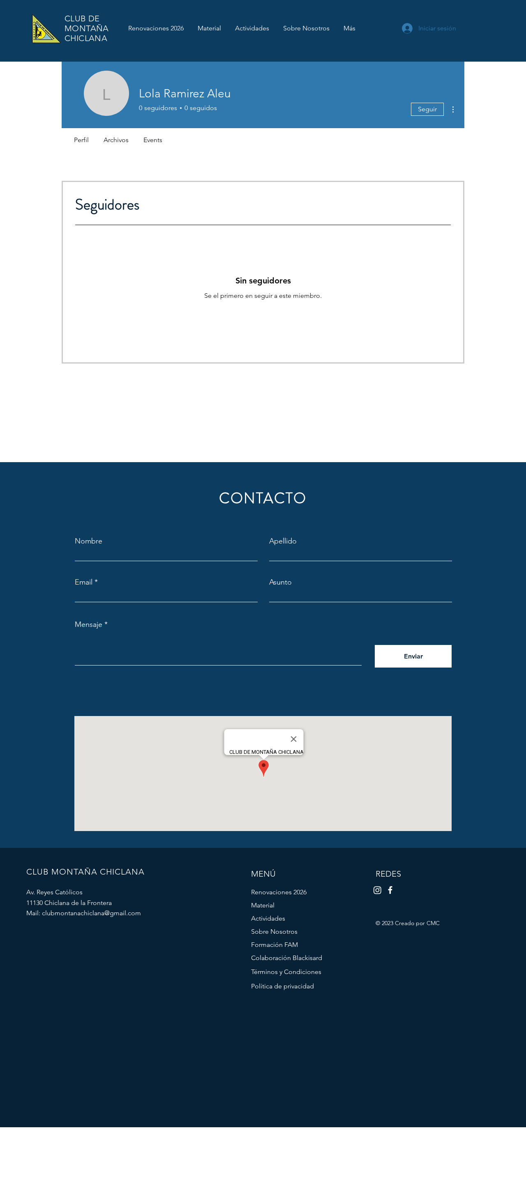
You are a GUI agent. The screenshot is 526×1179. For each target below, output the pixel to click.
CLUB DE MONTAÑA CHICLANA (87, 28)
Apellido (283, 541)
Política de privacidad (282, 986)
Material (263, 905)
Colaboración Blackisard (286, 958)
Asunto (280, 582)
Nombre (88, 541)
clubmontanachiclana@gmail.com (91, 913)
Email (83, 582)
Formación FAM (274, 945)
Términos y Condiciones (286, 972)
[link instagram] (377, 890)
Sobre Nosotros (274, 931)
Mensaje (88, 624)
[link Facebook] (390, 890)
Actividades (268, 918)
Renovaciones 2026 (279, 892)
